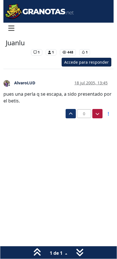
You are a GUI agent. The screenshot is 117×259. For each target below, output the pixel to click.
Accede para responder (86, 62)
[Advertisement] (58, 179)
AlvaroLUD (24, 82)
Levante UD (17, 52)
